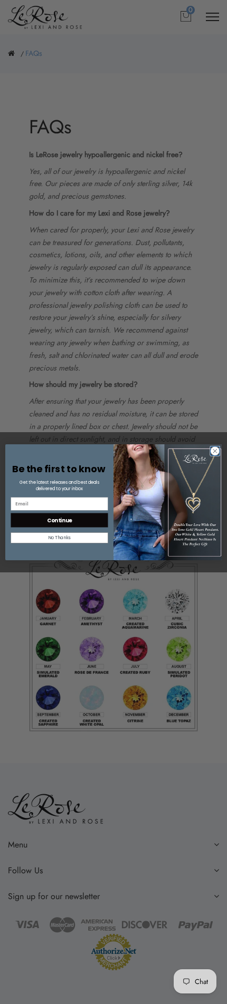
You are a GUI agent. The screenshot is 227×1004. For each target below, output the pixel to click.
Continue (59, 519)
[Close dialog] (215, 451)
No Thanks (59, 537)
